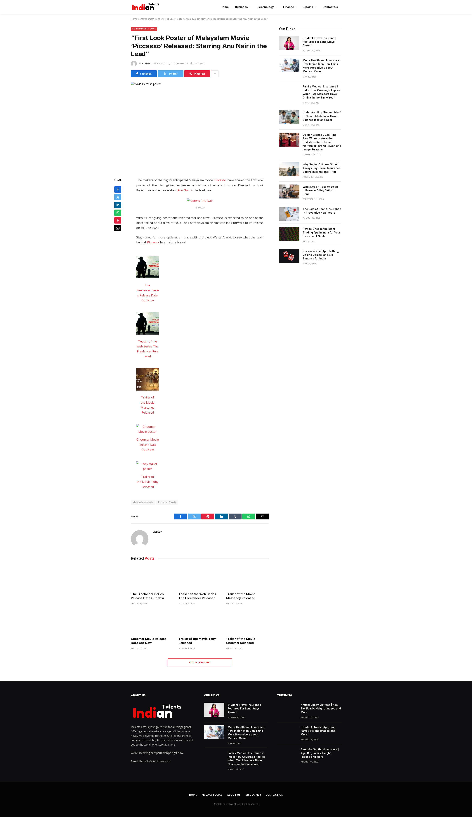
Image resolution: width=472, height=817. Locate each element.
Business (241, 7)
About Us (234, 794)
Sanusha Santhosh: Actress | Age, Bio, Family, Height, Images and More (320, 753)
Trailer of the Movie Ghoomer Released (240, 641)
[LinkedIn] (117, 205)
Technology (265, 7)
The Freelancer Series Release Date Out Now (147, 596)
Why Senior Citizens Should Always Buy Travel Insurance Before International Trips (322, 168)
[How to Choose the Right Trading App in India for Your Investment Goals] (289, 234)
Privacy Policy (212, 794)
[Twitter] (117, 197)
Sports (308, 7)
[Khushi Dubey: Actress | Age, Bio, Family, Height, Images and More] (287, 710)
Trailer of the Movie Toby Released (147, 482)
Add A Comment (200, 662)
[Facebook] (117, 189)
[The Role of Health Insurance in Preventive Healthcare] (289, 214)
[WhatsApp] (117, 213)
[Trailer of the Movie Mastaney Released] (147, 380)
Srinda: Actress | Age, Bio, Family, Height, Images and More (318, 730)
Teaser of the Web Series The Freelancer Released (197, 596)
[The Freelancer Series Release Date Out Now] (147, 268)
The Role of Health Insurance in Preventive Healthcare (322, 210)
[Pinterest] (117, 220)
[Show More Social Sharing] (214, 73)
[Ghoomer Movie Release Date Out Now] (147, 429)
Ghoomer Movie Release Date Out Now (147, 444)
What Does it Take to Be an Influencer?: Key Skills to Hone (320, 190)
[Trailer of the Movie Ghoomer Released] (247, 622)
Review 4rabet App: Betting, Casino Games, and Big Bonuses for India (321, 255)
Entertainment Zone (150, 18)
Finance (288, 7)
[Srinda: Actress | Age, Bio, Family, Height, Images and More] (287, 732)
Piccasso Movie (167, 502)
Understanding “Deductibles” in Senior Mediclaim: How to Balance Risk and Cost (322, 116)
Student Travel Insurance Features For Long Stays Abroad (319, 41)
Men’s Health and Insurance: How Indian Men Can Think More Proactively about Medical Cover (321, 66)
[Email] (117, 228)
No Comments (180, 63)
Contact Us (330, 7)
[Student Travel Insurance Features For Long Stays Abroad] (289, 43)
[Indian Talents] (146, 7)
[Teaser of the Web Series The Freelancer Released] (147, 324)
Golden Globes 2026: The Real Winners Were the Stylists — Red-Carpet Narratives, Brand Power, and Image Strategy (322, 142)
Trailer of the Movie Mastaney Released (240, 596)
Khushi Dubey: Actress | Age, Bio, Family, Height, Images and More (321, 708)
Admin (146, 63)
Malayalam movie (143, 502)
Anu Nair (183, 190)
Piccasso (220, 180)
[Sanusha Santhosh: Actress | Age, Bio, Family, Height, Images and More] (287, 754)
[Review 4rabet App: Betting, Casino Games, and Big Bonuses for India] (289, 256)
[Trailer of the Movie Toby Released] (147, 466)
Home (225, 7)
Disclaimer (253, 794)
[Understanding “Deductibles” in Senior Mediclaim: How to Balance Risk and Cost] (289, 117)
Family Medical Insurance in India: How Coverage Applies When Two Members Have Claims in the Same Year (321, 92)
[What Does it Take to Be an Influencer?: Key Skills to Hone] (289, 191)
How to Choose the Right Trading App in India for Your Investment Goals (321, 232)
